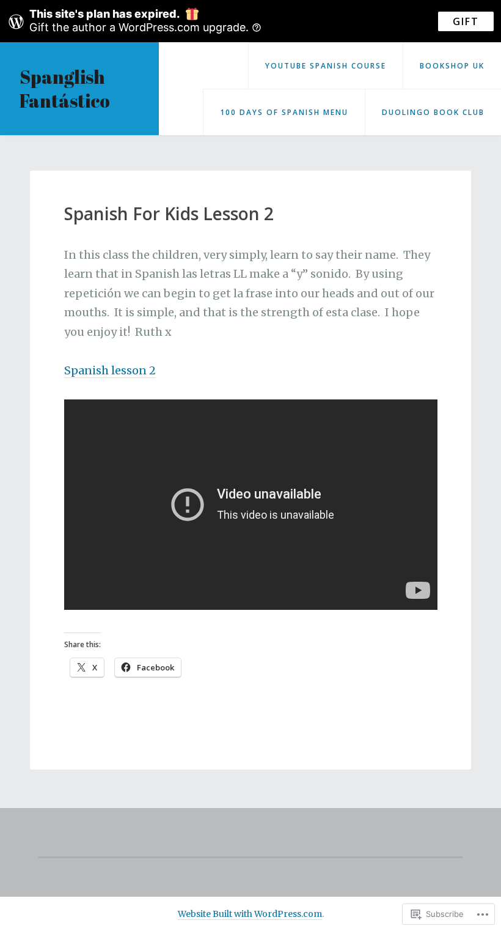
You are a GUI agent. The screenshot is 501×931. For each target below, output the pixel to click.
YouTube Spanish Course (325, 66)
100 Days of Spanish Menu (284, 112)
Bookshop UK (452, 66)
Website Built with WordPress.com (250, 913)
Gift (466, 21)
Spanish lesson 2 (110, 370)
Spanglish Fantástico (65, 88)
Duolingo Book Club (433, 112)
